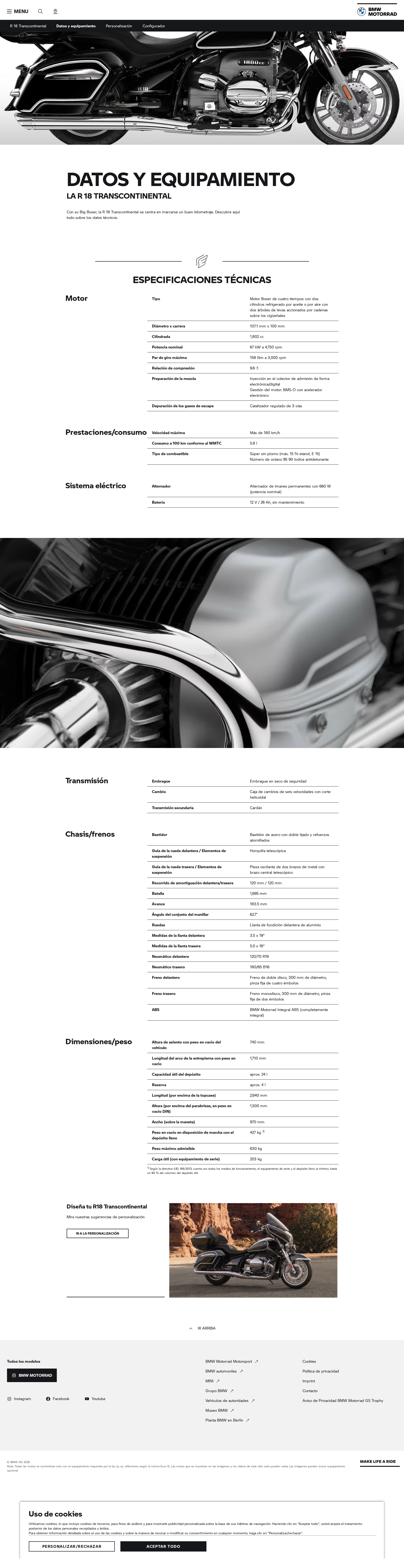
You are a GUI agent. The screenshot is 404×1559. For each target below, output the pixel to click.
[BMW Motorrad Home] (377, 11)
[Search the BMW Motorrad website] (40, 10)
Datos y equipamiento (76, 25)
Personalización (119, 25)
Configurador (154, 25)
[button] (17, 11)
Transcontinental (28, 25)
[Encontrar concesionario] (55, 10)
